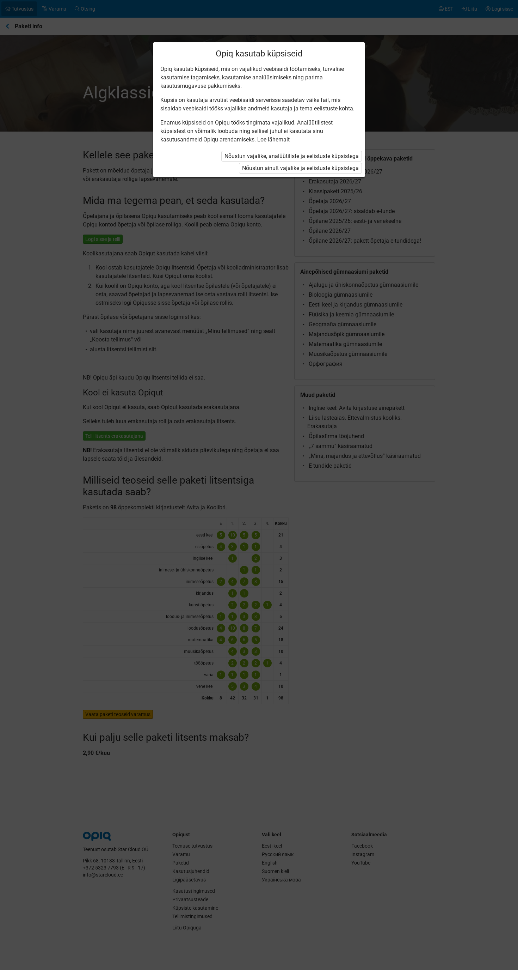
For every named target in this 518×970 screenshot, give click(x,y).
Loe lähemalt (273, 139)
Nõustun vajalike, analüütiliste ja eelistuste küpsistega (291, 156)
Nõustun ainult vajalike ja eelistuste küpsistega (300, 168)
